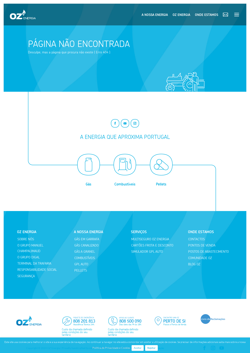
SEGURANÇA (26, 276)
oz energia (181, 15)
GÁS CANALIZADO (86, 245)
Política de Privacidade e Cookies (111, 347)
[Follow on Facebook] (115, 123)
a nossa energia (155, 15)
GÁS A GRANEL (84, 252)
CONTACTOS (196, 239)
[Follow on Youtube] (125, 123)
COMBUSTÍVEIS (84, 258)
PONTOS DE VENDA (201, 245)
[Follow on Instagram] (135, 123)
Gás (88, 184)
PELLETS (80, 270)
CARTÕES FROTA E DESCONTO (152, 245)
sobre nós (25, 239)
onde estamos (206, 15)
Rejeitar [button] (151, 347)
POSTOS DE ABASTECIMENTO (208, 252)
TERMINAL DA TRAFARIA (34, 263)
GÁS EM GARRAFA (86, 239)
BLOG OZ (194, 264)
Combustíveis (124, 184)
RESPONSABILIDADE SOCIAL (37, 270)
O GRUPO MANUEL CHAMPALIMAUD (30, 248)
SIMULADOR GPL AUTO (147, 252)
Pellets (161, 184)
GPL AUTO (81, 264)
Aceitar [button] (137, 347)
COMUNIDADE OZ (200, 258)
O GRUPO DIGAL (28, 257)
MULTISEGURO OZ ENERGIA (150, 239)
